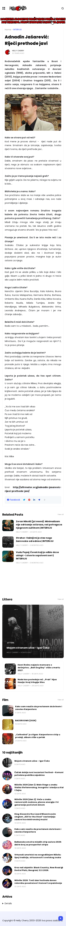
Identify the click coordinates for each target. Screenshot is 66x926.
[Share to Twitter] (24, 500)
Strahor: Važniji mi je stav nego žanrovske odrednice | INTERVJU (34, 539)
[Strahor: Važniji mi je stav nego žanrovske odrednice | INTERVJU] (8, 542)
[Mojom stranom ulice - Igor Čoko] (33, 631)
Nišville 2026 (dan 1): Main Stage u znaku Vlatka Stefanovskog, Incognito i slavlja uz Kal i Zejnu (39, 787)
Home (8, 29)
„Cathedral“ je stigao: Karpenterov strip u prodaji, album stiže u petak (37, 736)
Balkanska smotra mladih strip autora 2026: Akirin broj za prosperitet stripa (38, 843)
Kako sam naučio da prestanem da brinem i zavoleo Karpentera (38, 708)
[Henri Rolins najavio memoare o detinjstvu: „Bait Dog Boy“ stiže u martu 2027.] (10, 669)
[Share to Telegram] (39, 500)
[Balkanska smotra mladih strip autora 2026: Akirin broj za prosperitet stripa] (7, 845)
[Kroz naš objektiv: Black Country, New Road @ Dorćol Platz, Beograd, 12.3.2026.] (7, 871)
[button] (44, 499)
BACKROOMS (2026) (25, 720)
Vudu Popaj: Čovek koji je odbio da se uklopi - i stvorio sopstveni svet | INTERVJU (37, 555)
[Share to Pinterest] (29, 500)
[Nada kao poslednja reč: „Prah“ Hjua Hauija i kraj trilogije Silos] (10, 683)
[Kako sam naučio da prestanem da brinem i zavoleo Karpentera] (7, 710)
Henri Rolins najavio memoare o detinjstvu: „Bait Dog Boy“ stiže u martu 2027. (39, 668)
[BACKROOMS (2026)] (7, 724)
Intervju (17, 29)
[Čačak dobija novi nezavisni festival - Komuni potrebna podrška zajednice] (7, 775)
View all (61, 514)
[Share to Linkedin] (34, 500)
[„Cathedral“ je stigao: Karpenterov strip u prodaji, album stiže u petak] (7, 738)
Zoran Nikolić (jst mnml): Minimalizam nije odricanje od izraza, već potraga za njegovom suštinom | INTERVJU (39, 524)
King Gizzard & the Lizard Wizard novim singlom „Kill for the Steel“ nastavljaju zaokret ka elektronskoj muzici (35, 817)
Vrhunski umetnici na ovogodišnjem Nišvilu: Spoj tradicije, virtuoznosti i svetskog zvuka (37, 856)
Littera (10, 643)
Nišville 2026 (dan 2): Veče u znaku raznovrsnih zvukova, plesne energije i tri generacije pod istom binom (36, 802)
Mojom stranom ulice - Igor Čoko (28, 648)
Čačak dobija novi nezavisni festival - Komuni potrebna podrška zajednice (38, 773)
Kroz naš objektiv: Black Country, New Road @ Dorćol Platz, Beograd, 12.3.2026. (38, 869)
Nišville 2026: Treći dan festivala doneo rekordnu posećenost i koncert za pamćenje (38, 881)
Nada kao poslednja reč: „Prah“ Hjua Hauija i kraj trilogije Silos (37, 681)
